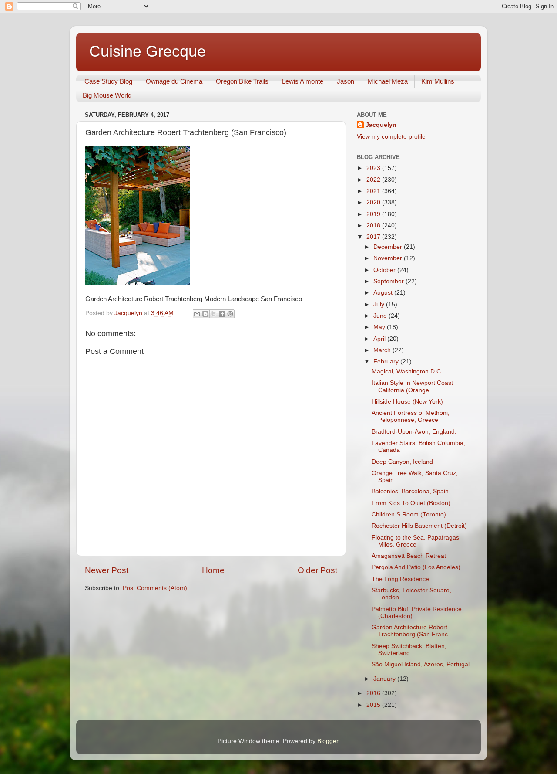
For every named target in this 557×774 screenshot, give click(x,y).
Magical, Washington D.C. (407, 371)
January (385, 679)
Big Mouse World (107, 95)
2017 (374, 237)
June (381, 315)
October (385, 270)
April (380, 339)
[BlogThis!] (205, 313)
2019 (374, 214)
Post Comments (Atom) (155, 588)
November (388, 258)
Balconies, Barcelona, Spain (410, 491)
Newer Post (106, 570)
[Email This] (197, 313)
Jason (345, 81)
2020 (374, 202)
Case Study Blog (108, 81)
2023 (374, 168)
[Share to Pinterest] (230, 313)
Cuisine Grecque (147, 51)
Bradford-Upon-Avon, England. (414, 431)
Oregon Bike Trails (242, 81)
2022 (374, 180)
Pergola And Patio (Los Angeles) (416, 567)
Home (213, 570)
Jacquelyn (381, 125)
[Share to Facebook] (222, 313)
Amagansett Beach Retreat (409, 556)
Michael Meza (388, 81)
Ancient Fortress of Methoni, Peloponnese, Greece (411, 416)
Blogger (327, 741)
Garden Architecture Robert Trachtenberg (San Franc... (412, 631)
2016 (374, 693)
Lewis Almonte (302, 81)
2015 (374, 705)
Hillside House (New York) (407, 401)
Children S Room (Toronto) (409, 514)
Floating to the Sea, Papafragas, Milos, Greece (416, 541)
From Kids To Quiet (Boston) (411, 503)
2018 (374, 225)
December (388, 247)
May (380, 327)
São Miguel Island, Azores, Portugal (421, 664)
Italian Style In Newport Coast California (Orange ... (412, 386)
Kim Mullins (437, 81)
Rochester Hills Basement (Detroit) (419, 526)
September (389, 281)
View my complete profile (391, 136)
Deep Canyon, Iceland (402, 461)
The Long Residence (400, 579)
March (383, 350)
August (383, 292)
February (386, 361)
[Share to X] (213, 313)
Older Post (317, 570)
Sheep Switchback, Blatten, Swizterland (409, 649)
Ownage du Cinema (174, 81)
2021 (374, 191)
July (379, 304)
